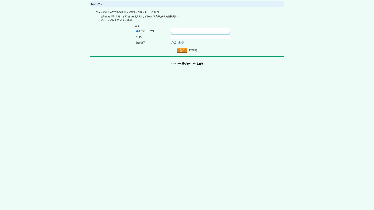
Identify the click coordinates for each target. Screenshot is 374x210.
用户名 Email (146, 31)
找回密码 (192, 50)
